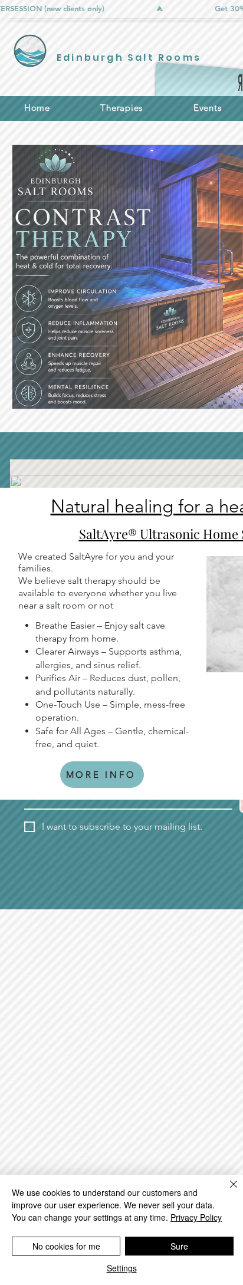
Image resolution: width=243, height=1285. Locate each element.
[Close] (226, 1191)
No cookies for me (66, 1246)
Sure (179, 1246)
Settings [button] (122, 1268)
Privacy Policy (196, 1217)
